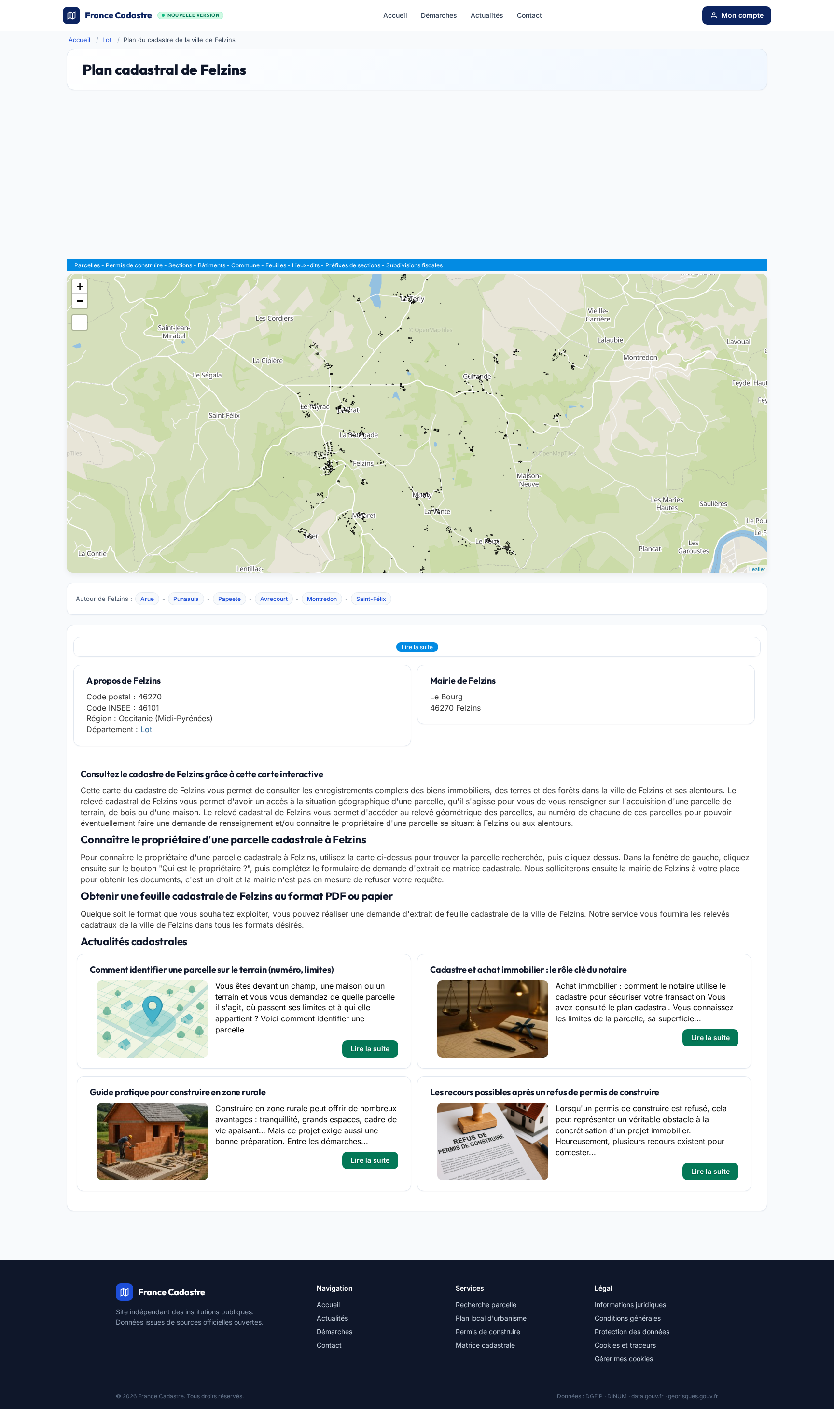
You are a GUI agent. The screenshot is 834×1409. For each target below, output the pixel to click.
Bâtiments (211, 265)
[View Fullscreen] (79, 322)
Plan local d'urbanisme (491, 1318)
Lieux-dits (306, 265)
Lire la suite (417, 647)
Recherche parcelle (486, 1304)
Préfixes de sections (352, 265)
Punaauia (186, 598)
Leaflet (757, 568)
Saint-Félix (371, 598)
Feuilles (275, 265)
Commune (245, 265)
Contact (529, 15)
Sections (180, 265)
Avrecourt (274, 598)
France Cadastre (152, 15)
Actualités (487, 15)
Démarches (439, 15)
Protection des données (632, 1331)
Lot (106, 39)
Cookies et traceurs (625, 1345)
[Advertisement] (417, 179)
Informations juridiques (630, 1304)
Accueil (395, 15)
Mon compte (743, 15)
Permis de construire (134, 265)
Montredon (322, 598)
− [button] (80, 301)
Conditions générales (628, 1318)
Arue (147, 598)
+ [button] (80, 286)
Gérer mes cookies (624, 1358)
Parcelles (87, 265)
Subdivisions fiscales (414, 265)
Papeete (229, 598)
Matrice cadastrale (485, 1345)
